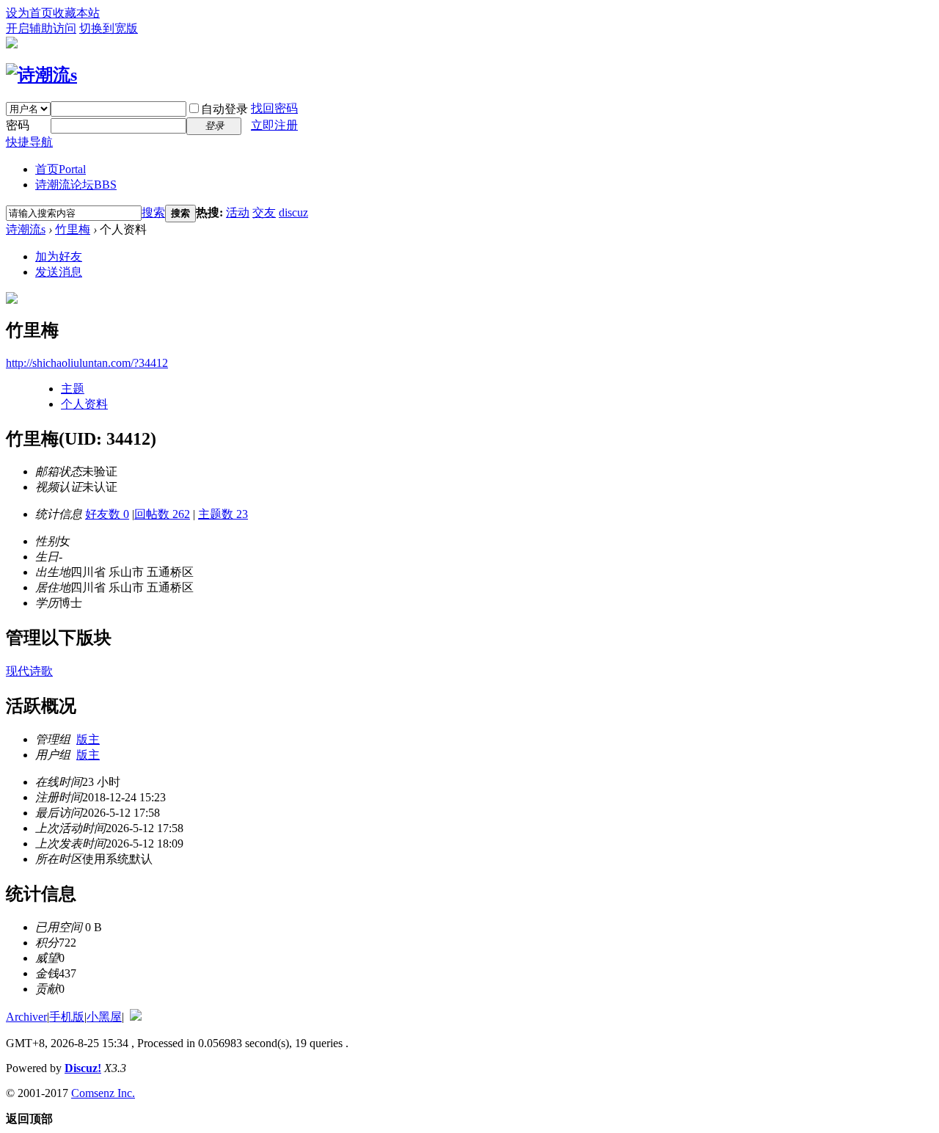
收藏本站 (76, 13)
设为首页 (29, 13)
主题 (72, 388)
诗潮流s (25, 229)
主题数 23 (223, 514)
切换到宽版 (108, 28)
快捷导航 (29, 142)
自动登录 (224, 109)
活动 (237, 212)
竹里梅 (72, 229)
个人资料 (84, 404)
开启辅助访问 (41, 28)
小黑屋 (104, 1016)
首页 (60, 169)
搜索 (153, 212)
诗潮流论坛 (76, 184)
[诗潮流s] (41, 74)
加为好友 (58, 256)
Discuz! (83, 1068)
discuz (293, 212)
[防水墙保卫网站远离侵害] (136, 1016)
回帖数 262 (162, 514)
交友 (264, 212)
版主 (88, 739)
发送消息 (58, 272)
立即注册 (274, 125)
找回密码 (274, 108)
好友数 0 (107, 514)
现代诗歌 (29, 671)
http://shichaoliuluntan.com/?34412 (87, 363)
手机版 (66, 1016)
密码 (17, 125)
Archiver (26, 1016)
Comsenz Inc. (103, 1093)
